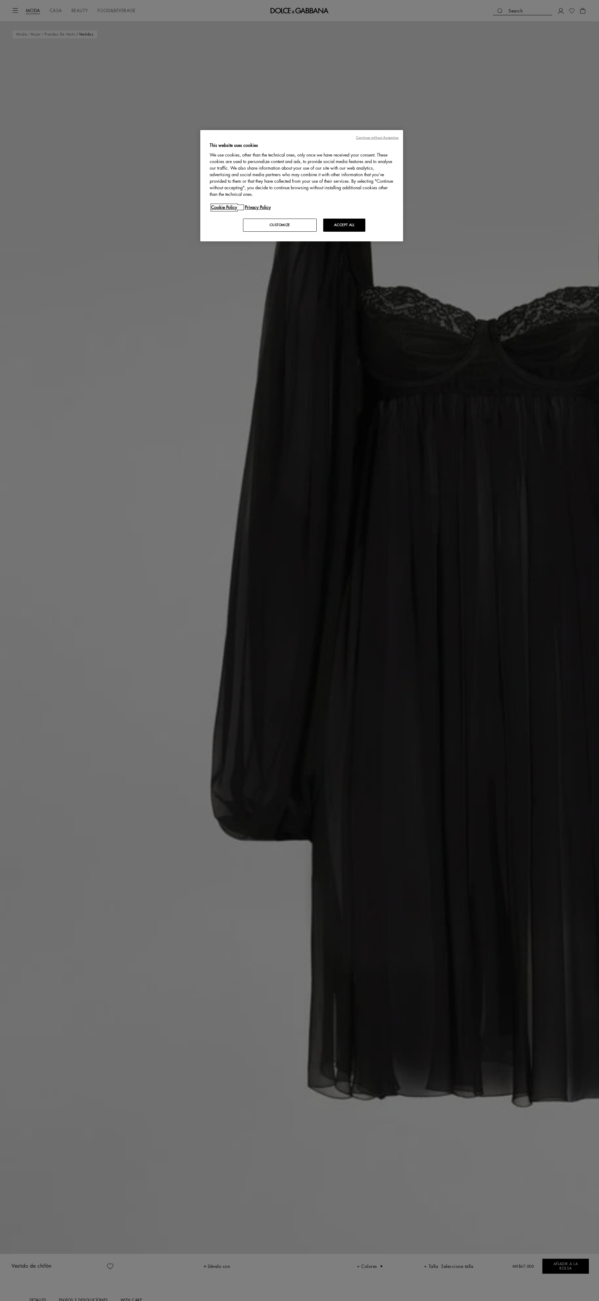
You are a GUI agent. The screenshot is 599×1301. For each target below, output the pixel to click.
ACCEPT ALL (344, 225)
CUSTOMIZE (280, 225)
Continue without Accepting (377, 137)
